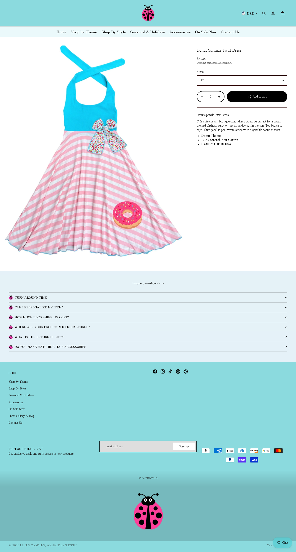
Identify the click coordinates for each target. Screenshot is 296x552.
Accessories (16, 402)
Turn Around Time (31, 297)
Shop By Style (17, 388)
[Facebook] (155, 371)
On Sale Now (17, 409)
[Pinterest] (185, 371)
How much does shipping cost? (42, 317)
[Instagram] (162, 371)
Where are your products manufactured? (52, 327)
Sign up (184, 446)
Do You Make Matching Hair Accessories (50, 346)
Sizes (200, 72)
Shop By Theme (18, 381)
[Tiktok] (170, 371)
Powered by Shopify (62, 545)
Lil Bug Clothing (32, 545)
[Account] (273, 13)
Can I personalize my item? (39, 307)
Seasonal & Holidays (21, 395)
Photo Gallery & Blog (21, 416)
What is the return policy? (39, 337)
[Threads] (178, 371)
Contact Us (15, 422)
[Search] (264, 13)
